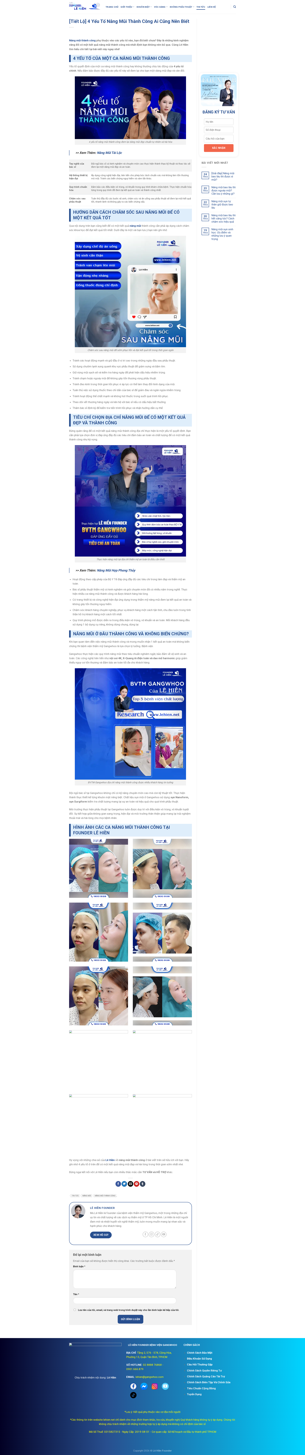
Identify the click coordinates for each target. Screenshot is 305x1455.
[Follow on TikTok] (157, 1234)
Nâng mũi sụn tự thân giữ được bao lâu (222, 204)
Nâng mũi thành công (82, 40)
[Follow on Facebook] (145, 1234)
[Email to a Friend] (130, 1184)
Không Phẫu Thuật (181, 7)
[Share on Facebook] (118, 1184)
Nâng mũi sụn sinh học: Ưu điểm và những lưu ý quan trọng (222, 234)
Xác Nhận (218, 147)
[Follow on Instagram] (151, 1234)
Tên (76, 1294)
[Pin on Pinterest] (136, 1184)
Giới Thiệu (126, 7)
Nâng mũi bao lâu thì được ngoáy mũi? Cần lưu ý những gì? (223, 190)
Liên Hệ (211, 7)
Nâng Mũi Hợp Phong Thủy (116, 570)
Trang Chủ (112, 7)
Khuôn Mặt (143, 7)
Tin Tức (201, 7)
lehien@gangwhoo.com (150, 1376)
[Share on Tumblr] (142, 1184)
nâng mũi (86, 1196)
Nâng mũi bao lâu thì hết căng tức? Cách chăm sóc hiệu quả (223, 218)
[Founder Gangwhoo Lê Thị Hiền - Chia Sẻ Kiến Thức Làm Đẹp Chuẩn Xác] (85, 7)
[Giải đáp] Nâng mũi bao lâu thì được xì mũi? (222, 176)
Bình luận (79, 1266)
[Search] (234, 7)
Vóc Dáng (160, 7)
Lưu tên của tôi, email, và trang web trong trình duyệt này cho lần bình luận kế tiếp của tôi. (128, 1310)
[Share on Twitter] (124, 1184)
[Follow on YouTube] (163, 1234)
